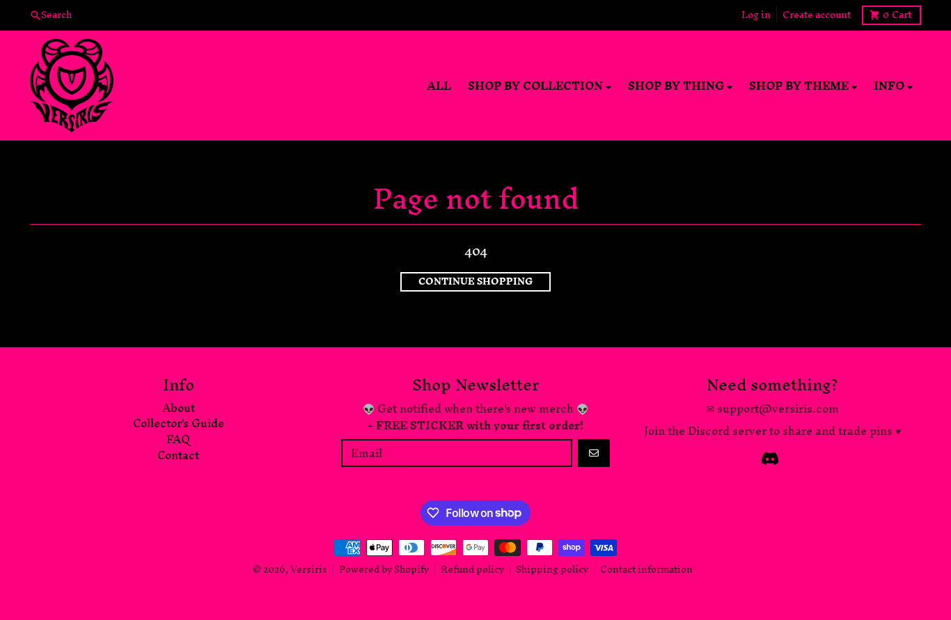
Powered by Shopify (384, 569)
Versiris (308, 569)
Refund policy (472, 569)
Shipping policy (552, 569)
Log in (756, 15)
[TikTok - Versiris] (770, 458)
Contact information (646, 569)
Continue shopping (475, 282)
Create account (817, 15)
